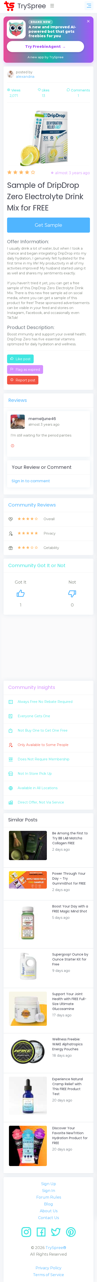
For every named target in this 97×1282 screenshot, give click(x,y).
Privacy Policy (48, 1268)
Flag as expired (27, 369)
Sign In (48, 1190)
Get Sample (48, 225)
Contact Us (48, 1218)
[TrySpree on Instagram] (27, 1234)
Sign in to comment (31, 481)
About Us (48, 1211)
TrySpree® (55, 1247)
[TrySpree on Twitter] (57, 1234)
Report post (25, 380)
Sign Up (48, 1184)
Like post (23, 359)
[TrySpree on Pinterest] (71, 1234)
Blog (48, 1204)
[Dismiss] (88, 21)
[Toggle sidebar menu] (89, 5)
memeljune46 (42, 418)
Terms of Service (48, 1275)
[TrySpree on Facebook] (42, 1234)
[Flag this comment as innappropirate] (12, 446)
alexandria (25, 76)
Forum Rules (48, 1197)
